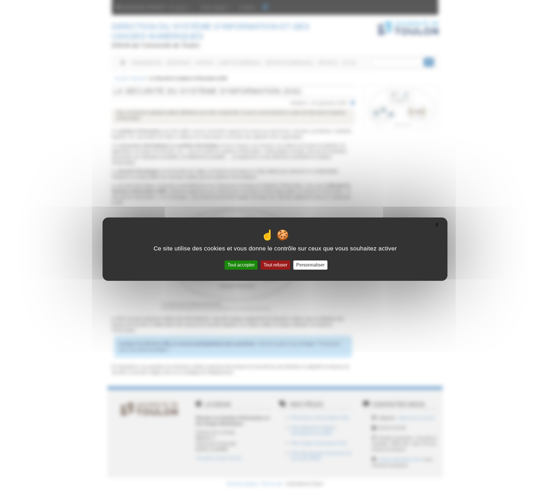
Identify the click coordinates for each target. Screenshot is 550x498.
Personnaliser (310, 264)
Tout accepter (241, 264)
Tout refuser (275, 264)
